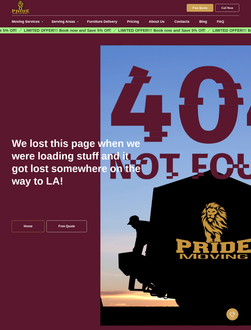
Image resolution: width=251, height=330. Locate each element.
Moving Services (26, 22)
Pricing (133, 22)
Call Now (227, 7)
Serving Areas (64, 22)
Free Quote (200, 7)
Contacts (181, 22)
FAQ (220, 22)
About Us (157, 22)
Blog (203, 22)
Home (28, 226)
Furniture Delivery (102, 22)
